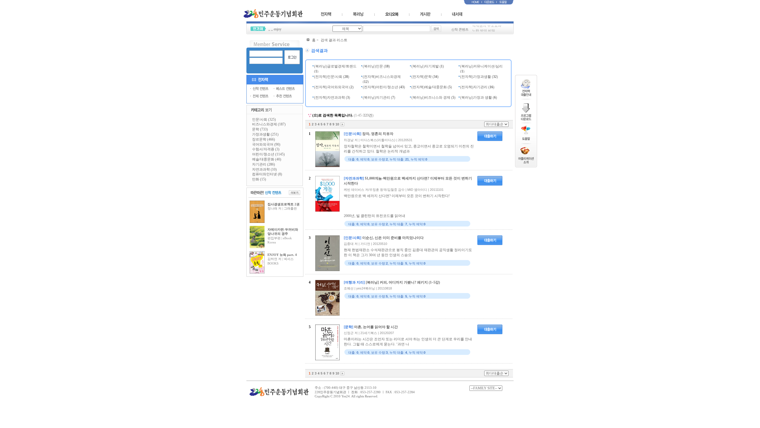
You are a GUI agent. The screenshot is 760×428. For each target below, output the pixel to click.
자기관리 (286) (263, 164)
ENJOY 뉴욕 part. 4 (282, 255)
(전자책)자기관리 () (477, 87)
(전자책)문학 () (424, 77)
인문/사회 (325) (264, 119)
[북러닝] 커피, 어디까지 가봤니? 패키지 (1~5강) (403, 282)
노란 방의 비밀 (483, 29)
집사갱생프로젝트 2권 (283, 204)
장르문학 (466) (263, 139)
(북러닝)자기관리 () (379, 97)
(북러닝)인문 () (376, 66)
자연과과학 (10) (264, 169)
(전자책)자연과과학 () (332, 97)
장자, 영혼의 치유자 (377, 134)
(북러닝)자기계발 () (427, 66)
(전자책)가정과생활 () (479, 77)
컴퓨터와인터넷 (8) (267, 174)
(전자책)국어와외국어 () (334, 87)
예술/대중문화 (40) (266, 159)
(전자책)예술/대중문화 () (431, 87)
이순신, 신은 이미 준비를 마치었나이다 (393, 238)
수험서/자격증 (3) (265, 149)
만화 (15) (259, 179)
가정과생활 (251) (265, 134)
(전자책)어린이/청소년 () (384, 87)
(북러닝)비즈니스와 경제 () (433, 97)
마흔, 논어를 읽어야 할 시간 (376, 327)
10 (337, 124)
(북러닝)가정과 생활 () (478, 97)
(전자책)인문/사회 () (331, 77)
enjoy (277, 29)
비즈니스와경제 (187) (269, 124)
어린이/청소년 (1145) (268, 154)
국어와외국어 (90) (266, 144)
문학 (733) (260, 129)
